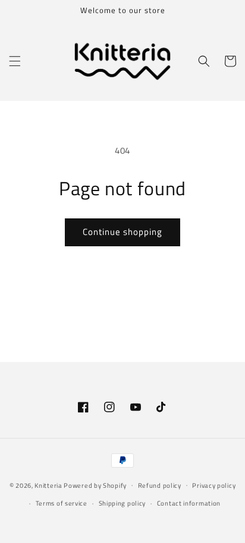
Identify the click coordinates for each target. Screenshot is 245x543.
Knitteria (48, 485)
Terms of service (61, 503)
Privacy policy (213, 485)
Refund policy (159, 485)
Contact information (189, 503)
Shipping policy (122, 503)
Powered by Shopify (95, 485)
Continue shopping (122, 232)
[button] (15, 61)
